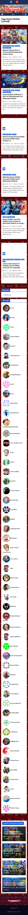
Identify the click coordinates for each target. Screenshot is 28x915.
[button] (23, 14)
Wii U (4, 261)
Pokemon (17, 863)
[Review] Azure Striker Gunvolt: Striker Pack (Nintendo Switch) (11, 179)
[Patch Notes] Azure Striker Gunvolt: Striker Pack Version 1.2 (13, 139)
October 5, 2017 (9, 143)
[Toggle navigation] (13, 14)
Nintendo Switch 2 (17, 880)
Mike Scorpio (18, 57)
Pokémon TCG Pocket (9, 863)
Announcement (6, 45)
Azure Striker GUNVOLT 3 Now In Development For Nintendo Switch (13, 97)
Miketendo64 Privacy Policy (14, 911)
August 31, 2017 (8, 184)
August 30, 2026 (10, 836)
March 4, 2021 (8, 57)
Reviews (14, 174)
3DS (4, 259)
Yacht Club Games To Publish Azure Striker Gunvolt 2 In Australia (11, 266)
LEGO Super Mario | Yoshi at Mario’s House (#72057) (13, 834)
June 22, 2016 (8, 270)
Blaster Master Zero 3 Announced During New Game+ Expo (12, 52)
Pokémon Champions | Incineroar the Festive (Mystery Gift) (14, 885)
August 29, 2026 (10, 853)
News (12, 45)
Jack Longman (20, 143)
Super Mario (7, 829)
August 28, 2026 (10, 887)
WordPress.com (14, 908)
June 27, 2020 (8, 101)
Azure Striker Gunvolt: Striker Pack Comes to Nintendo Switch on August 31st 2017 (14, 222)
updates (14, 134)
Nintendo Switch (7, 47)
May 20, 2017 (7, 226)
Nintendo (17, 45)
